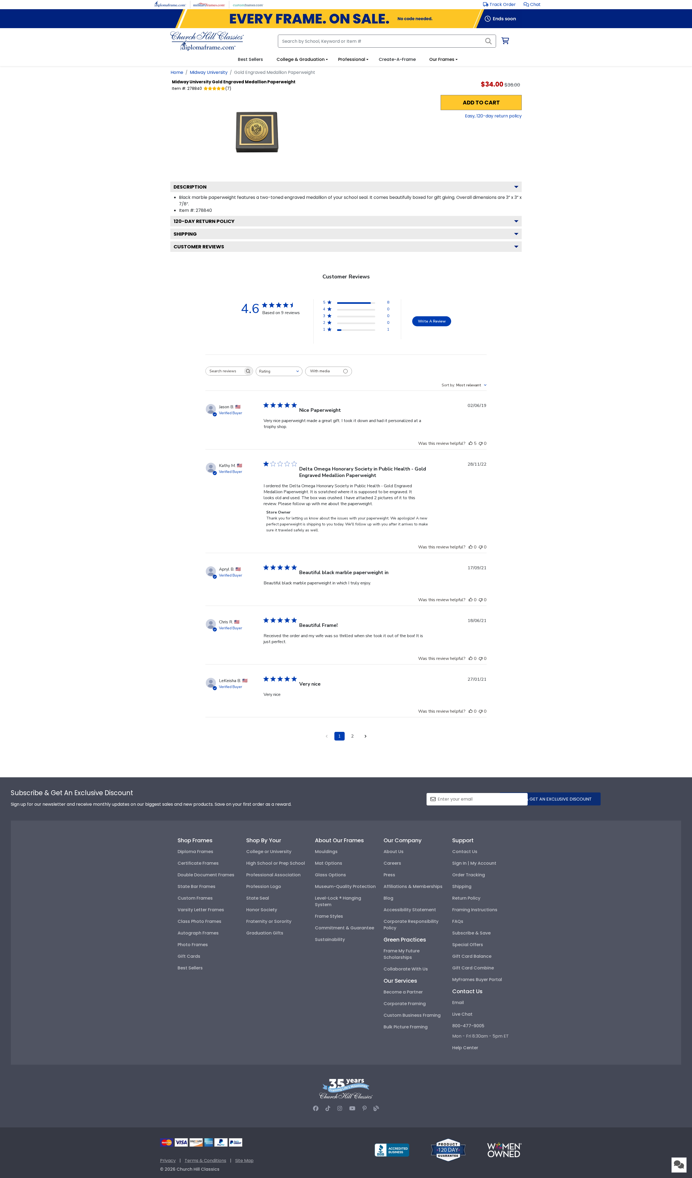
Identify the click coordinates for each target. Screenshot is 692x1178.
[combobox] (279, 371)
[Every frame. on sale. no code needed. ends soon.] (346, 18)
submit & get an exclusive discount (550, 799)
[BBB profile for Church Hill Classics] (392, 1150)
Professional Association (273, 875)
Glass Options (330, 875)
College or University (268, 851)
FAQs (457, 921)
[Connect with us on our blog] (376, 1108)
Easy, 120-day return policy (493, 116)
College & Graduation (301, 59)
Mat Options (328, 863)
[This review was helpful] (471, 443)
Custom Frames (195, 898)
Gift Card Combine (473, 968)
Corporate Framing (405, 1004)
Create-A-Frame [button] (397, 59)
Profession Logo (263, 886)
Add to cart (481, 102)
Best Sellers (190, 968)
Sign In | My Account (474, 863)
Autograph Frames (198, 933)
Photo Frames (193, 945)
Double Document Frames (206, 875)
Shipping (185, 234)
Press (389, 875)
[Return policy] (448, 1150)
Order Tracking (468, 875)
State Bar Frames (196, 886)
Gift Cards (189, 956)
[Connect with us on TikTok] (327, 1108)
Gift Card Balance (471, 956)
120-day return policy (204, 221)
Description (190, 186)
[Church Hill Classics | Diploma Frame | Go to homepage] (207, 41)
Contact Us (464, 851)
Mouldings (326, 851)
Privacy (168, 1160)
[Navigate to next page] (365, 736)
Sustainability (330, 939)
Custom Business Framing (412, 1015)
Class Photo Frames (199, 921)
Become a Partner (403, 992)
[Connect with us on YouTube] (352, 1108)
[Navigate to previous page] (326, 736)
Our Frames (441, 59)
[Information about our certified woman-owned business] (504, 1150)
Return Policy (466, 898)
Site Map (244, 1160)
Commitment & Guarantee (344, 928)
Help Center (465, 1048)
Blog (388, 898)
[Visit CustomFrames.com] (248, 4)
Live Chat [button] (462, 1014)
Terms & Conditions (205, 1160)
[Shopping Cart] (504, 42)
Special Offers (467, 945)
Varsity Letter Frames (201, 910)
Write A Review (432, 321)
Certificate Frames (198, 863)
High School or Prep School (275, 863)
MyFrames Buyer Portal (477, 979)
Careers (392, 863)
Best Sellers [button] (250, 59)
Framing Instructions (474, 910)
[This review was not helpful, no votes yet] (481, 443)
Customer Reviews (199, 246)
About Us (394, 851)
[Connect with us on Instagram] (339, 1108)
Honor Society (261, 910)
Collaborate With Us (406, 969)
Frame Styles (329, 916)
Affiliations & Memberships (413, 886)
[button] (532, 4)
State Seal (257, 898)
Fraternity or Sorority (268, 921)
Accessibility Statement (410, 910)
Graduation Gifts (264, 933)
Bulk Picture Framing (406, 1027)
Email (458, 1002)
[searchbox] (224, 371)
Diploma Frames (195, 851)
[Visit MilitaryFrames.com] (209, 4)
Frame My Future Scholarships (402, 954)
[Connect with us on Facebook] (315, 1108)
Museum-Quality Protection (345, 886)
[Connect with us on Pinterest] (364, 1108)
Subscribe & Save (471, 933)
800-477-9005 (468, 1026)
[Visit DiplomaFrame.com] (170, 4)
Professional (351, 59)
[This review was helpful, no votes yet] (471, 547)
